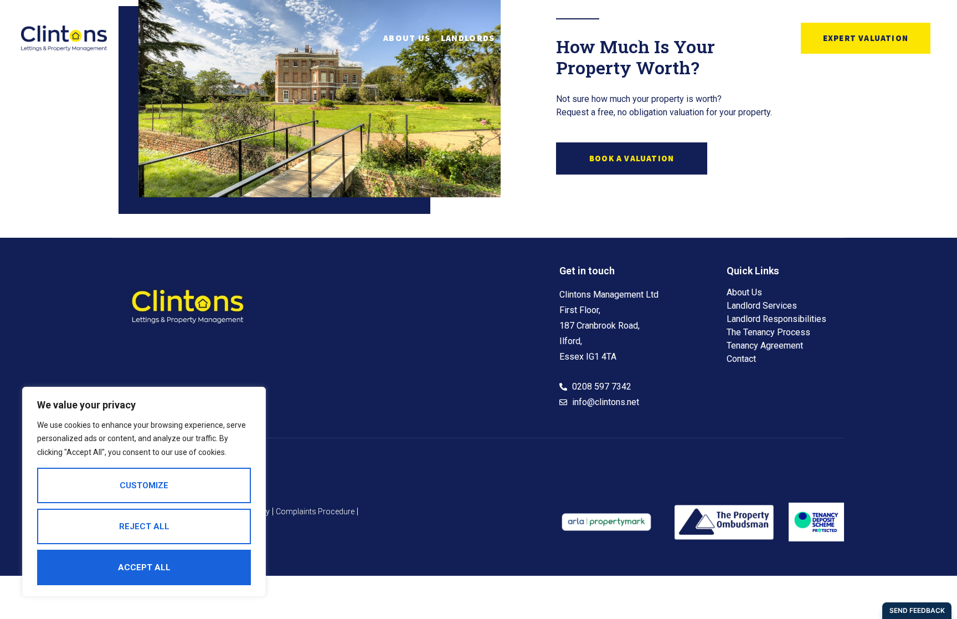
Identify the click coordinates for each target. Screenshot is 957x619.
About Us (407, 38)
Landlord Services (762, 305)
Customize (144, 485)
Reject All (144, 526)
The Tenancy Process (768, 332)
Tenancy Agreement (765, 345)
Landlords (468, 38)
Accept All (144, 567)
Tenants (538, 38)
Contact (660, 38)
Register (605, 38)
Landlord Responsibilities (776, 319)
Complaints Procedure (315, 511)
